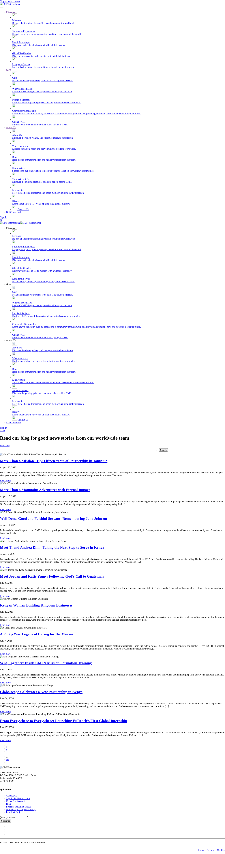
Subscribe (4, 445)
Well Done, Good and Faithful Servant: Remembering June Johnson (53, 519)
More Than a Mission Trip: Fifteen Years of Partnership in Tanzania (53, 461)
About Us (11, 127)
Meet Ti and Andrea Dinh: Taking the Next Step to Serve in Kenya (52, 547)
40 (7, 759)
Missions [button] (10, 228)
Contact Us (23, 209)
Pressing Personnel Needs (18, 806)
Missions (10, 12)
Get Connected (13, 212)
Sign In (3, 217)
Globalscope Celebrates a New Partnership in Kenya (41, 692)
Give (8, 70)
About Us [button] (11, 340)
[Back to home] (10, 4)
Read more (5, 480)
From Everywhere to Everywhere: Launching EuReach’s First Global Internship (63, 721)
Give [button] (8, 284)
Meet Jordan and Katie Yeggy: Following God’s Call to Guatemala (52, 576)
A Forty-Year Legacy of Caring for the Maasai (36, 634)
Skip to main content (10, 1)
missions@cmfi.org (9, 783)
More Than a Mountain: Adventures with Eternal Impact (45, 490)
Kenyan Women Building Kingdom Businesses (36, 605)
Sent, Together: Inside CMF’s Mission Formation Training (46, 663)
